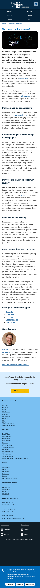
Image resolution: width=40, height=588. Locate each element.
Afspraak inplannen (8, 425)
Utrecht (4, 476)
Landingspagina (12, 320)
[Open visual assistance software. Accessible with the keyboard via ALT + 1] (36, 4)
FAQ (10, 19)
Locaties (5, 414)
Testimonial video (8, 447)
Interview (5, 443)
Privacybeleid (25, 525)
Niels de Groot (7, 350)
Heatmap (9, 317)
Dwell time (10, 315)
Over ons (10, 15)
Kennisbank (6, 416)
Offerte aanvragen (20, 391)
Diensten (10, 11)
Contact (30, 19)
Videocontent (6, 454)
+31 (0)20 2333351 (8, 509)
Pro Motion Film (8, 352)
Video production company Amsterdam (15, 458)
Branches (5, 418)
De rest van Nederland (9, 478)
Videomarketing (7, 456)
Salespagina (10, 322)
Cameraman (6, 487)
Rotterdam (5, 474)
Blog (30, 15)
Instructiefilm (6, 440)
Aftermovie (5, 449)
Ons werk (30, 11)
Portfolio (5, 407)
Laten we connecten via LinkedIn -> (15, 365)
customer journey (21, 115)
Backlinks (9, 312)
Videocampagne (7, 452)
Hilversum (5, 471)
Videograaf (5, 491)
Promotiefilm (6, 436)
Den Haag (5, 469)
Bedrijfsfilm (6, 434)
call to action (25, 96)
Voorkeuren (30, 584)
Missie (4, 410)
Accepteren (10, 584)
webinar (24, 195)
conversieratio (24, 78)
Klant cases (6, 412)
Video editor (6, 489)
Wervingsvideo (7, 445)
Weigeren (20, 584)
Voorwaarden (5, 525)
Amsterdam (6, 467)
